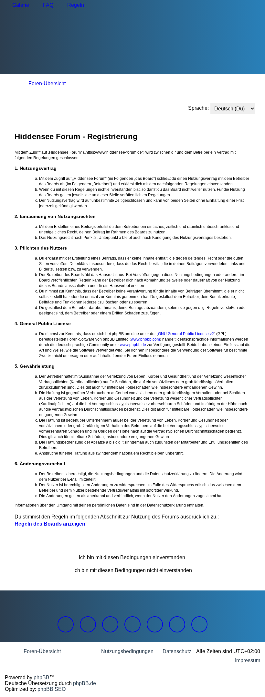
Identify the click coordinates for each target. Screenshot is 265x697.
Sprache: (198, 108)
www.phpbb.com (145, 339)
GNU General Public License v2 (186, 334)
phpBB (41, 677)
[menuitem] (18, 5)
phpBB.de (84, 683)
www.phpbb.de (133, 345)
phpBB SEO (51, 689)
